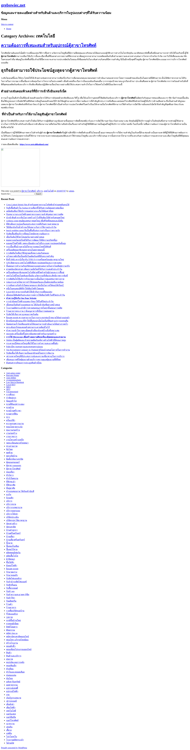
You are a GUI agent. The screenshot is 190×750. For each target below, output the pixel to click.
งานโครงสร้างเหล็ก (15, 440)
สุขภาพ (9, 659)
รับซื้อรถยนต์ (12, 588)
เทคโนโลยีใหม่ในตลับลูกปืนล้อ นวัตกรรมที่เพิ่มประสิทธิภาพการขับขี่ (37, 276)
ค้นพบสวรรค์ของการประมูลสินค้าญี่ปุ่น (23, 363)
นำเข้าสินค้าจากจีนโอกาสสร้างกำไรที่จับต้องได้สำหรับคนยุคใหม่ (35, 217)
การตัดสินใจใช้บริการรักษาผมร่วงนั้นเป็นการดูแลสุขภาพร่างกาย (35, 279)
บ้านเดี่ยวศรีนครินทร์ (15, 540)
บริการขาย (11, 504)
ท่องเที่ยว (10, 472)
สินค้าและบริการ (13, 656)
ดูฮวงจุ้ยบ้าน (11, 456)
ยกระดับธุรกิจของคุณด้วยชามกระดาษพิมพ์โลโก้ (28, 327)
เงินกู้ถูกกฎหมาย (13, 698)
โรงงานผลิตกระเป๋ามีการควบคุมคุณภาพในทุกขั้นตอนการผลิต (34, 308)
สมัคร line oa (11, 633)
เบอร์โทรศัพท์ (12, 720)
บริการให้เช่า (12, 514)
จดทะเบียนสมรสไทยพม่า (17, 443)
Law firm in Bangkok (15, 382)
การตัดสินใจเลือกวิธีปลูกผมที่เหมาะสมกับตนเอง (27, 253)
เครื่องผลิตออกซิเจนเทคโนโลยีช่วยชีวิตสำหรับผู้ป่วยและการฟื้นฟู (35, 272)
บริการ (40, 191)
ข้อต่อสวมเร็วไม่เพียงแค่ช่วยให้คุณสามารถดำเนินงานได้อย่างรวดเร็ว (37, 324)
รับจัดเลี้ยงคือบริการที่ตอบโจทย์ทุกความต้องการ (27, 234)
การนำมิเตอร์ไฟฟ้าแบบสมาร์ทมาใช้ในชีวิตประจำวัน (30, 301)
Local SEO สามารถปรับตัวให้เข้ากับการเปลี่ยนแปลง (29, 292)
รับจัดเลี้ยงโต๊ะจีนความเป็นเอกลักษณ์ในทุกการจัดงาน (30, 353)
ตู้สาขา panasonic (13, 465)
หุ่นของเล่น (11, 675)
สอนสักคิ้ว (10, 646)
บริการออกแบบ (13, 511)
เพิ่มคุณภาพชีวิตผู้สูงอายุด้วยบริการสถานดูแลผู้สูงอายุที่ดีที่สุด (33, 359)
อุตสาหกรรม (12, 685)
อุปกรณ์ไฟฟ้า (12, 691)
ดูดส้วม (9, 452)
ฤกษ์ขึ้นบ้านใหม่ (13, 620)
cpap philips (11, 378)
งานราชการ (11, 436)
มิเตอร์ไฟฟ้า (11, 565)
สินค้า (9, 653)
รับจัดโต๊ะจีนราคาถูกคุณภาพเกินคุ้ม (22, 314)
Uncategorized (12, 392)
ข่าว (8, 417)
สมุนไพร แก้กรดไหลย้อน (17, 640)
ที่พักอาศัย (10, 485)
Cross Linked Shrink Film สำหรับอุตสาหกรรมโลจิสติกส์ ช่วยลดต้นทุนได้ (37, 205)
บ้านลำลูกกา (12, 530)
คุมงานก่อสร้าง (13, 430)
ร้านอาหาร (11, 607)
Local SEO (10, 385)
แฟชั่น (9, 733)
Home (8, 29)
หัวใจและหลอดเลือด (15, 672)
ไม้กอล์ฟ (10, 743)
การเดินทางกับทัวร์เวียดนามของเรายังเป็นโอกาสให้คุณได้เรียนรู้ (35, 285)
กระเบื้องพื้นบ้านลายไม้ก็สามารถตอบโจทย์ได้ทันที (28, 246)
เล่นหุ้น (9, 727)
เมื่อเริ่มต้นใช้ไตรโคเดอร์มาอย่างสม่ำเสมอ (25, 237)
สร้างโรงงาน (12, 643)
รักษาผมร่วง (11, 572)
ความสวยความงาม (15, 423)
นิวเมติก (9, 498)
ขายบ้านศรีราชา (13, 411)
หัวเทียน (9, 669)
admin (71, 191)
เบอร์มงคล (11, 714)
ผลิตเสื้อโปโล (12, 556)
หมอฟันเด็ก (11, 665)
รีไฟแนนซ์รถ (12, 614)
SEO (8, 389)
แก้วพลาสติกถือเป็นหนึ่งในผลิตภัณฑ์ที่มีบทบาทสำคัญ (30, 256)
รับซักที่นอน (11, 585)
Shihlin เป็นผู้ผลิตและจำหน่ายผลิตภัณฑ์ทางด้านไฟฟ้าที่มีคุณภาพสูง (36, 340)
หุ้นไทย (9, 678)
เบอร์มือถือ (11, 717)
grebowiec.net (13, 5)
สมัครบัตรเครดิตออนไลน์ (17, 636)
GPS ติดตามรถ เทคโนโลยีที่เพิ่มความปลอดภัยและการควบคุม (34, 263)
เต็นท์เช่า (10, 704)
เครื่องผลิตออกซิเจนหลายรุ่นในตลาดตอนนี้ (25, 250)
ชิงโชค (9, 449)
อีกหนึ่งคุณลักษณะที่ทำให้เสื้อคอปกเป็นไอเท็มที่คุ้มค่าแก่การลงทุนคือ (37, 321)
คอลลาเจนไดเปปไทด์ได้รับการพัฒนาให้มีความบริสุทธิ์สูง (31, 240)
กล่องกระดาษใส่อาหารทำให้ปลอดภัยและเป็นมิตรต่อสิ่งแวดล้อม (35, 282)
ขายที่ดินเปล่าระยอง (15, 404)
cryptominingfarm (13, 380)
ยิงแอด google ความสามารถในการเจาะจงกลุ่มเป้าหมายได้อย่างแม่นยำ (38, 317)
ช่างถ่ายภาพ (11, 446)
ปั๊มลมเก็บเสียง (12, 546)
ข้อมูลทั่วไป (11, 401)
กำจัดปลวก (11, 398)
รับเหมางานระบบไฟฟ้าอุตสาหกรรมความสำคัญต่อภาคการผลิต (34, 214)
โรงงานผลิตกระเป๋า (15, 740)
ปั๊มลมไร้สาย (11, 549)
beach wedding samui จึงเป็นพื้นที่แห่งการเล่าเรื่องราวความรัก (33, 230)
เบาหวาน (10, 724)
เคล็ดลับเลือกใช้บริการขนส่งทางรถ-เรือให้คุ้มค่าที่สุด (29, 211)
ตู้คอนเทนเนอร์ (13, 462)
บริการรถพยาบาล (14, 507)
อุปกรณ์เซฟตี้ (12, 688)
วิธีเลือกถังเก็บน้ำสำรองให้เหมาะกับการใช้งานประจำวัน (31, 227)
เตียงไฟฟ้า (10, 707)
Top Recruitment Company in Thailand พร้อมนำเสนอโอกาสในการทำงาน (38, 350)
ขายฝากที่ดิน (12, 414)
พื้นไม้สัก (10, 562)
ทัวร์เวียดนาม (12, 478)
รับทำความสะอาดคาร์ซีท (17, 594)
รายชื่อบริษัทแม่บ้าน (15, 611)
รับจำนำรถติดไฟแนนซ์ (16, 582)
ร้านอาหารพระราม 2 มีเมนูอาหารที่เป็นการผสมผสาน (30, 311)
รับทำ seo (10, 591)
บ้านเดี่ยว (10, 536)
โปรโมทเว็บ (11, 736)
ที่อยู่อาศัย (10, 488)
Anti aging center (13, 373)
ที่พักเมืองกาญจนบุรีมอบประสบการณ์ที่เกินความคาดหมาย (32, 224)
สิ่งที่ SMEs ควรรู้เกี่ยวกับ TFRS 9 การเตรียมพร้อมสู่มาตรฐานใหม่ (35, 259)
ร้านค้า (9, 604)
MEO (8, 387)
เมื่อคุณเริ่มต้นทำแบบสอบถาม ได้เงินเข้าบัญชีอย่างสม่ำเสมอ (33, 305)
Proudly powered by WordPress (14, 748)
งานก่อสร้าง (11, 433)
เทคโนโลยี (49, 191)
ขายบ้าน (10, 407)
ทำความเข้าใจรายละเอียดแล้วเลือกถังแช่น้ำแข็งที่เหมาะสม (32, 330)
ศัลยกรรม (10, 630)
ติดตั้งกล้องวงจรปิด (14, 459)
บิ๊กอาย (9, 543)
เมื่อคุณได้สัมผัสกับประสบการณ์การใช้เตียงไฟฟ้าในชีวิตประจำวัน (35, 295)
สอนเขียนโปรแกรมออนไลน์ (18, 649)
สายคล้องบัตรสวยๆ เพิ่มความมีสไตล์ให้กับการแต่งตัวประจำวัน (34, 269)
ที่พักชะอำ (10, 482)
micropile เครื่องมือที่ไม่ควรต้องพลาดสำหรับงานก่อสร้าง (31, 334)
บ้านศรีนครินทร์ (13, 533)
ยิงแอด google (12, 569)
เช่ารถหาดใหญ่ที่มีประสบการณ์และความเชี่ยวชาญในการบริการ (35, 356)
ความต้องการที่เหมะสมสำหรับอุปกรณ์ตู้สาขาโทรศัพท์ (48, 45)
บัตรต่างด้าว (11, 523)
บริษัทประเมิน (12, 517)
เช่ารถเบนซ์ (11, 701)
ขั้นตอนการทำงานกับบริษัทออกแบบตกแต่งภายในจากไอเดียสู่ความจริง (38, 266)
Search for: (5, 194)
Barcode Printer (12, 375)
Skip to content (7, 24)
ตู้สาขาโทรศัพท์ (28, 191)
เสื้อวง (9, 730)
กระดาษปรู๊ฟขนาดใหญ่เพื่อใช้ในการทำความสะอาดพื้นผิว (32, 343)
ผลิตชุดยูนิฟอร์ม (13, 552)
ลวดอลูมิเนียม (12, 623)
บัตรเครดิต (11, 527)
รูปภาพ (9, 617)
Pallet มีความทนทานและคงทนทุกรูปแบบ (24, 347)
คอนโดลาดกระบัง (14, 427)
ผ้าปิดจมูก (10, 559)
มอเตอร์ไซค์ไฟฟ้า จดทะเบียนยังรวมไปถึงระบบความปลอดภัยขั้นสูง (36, 243)
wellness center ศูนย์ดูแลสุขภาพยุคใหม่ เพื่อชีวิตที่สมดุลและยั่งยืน (34, 221)
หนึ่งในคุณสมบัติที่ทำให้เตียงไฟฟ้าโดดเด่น (25, 288)
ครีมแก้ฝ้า (10, 420)
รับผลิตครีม (11, 601)
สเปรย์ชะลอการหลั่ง (15, 662)
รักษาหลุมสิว (12, 575)
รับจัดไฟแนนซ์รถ (14, 578)
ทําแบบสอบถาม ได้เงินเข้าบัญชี (20, 491)
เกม (8, 694)
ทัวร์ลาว (10, 475)
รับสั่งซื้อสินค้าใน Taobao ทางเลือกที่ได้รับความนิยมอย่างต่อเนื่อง (35, 208)
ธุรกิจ (8, 494)
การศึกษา (10, 394)
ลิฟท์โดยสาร (12, 627)
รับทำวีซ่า (10, 598)
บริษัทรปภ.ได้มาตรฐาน (16, 520)
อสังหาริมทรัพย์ (13, 682)
